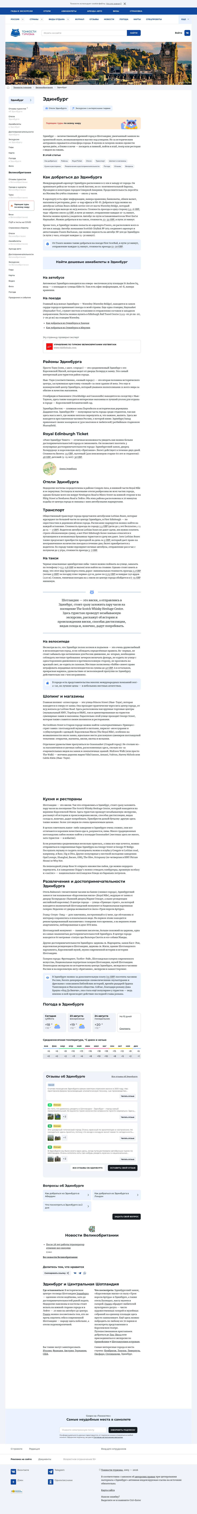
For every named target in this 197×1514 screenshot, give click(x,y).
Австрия (69, 1350)
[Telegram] (79, 1273)
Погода (124, 19)
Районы (64, 161)
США (45, 1354)
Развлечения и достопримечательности (82, 166)
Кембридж (110, 1350)
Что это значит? (114, 3)
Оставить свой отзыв (122, 1168)
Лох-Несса (116, 1334)
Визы (116, 11)
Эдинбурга (83, 1293)
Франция (58, 1350)
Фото (11, 166)
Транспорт (100, 161)
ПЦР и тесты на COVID (20, 222)
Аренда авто (94, 11)
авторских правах (145, 1476)
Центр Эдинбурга (68, 469)
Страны (34, 19)
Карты (137, 19)
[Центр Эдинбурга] (49, 468)
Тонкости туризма (22, 87)
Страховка (136, 11)
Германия (80, 1350)
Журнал (79, 19)
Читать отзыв (127, 1096)
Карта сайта (108, 1490)
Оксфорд (99, 1354)
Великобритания (44, 87)
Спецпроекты (154, 19)
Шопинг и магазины (117, 161)
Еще (183, 19)
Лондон (122, 1350)
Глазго (46, 1314)
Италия (47, 1350)
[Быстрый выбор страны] (41, 19)
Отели (47, 11)
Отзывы (94, 19)
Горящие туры (21, 205)
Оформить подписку (123, 1430)
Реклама (21, 1459)
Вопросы (129, 166)
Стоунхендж (113, 1354)
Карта (11, 153)
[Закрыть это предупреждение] (125, 4)
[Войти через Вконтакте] (187, 33)
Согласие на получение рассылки (108, 1437)
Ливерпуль (134, 1350)
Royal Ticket (77, 161)
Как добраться (50, 161)
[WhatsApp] (84, 1273)
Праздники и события (20, 297)
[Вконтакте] (75, 1273)
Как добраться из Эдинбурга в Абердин (68, 327)
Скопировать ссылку (55, 1273)
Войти (178, 33)
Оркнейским (101, 1341)
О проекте (16, 1449)
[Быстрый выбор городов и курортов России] (22, 19)
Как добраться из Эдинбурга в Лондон (67, 323)
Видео (12, 281)
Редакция (34, 1449)
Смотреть (125, 1028)
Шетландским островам (126, 1341)
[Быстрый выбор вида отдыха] (68, 19)
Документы (44, 1459)
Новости (109, 19)
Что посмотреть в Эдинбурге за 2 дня (63, 1206)
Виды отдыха (57, 19)
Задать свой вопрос (127, 1216)
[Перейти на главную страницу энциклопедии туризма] (23, 33)
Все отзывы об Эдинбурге (124, 1076)
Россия (15, 19)
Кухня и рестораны (52, 166)
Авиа (68, 11)
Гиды (11, 147)
